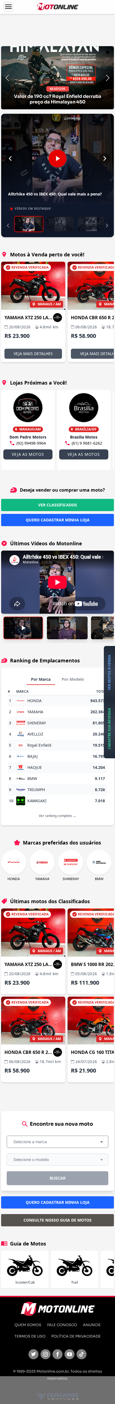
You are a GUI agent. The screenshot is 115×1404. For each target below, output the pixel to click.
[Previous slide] (7, 78)
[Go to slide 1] (90, 52)
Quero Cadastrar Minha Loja (58, 520)
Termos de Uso (30, 1336)
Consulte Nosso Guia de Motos (57, 1220)
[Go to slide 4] (103, 52)
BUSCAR (58, 1178)
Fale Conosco (62, 1325)
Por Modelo (73, 679)
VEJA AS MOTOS (28, 454)
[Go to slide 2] (94, 52)
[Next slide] (108, 78)
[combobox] (57, 1142)
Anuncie (92, 1325)
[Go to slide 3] (98, 52)
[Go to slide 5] (107, 52)
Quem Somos (28, 1325)
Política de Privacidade (76, 1336)
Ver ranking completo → (57, 815)
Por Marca (41, 679)
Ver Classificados (57, 504)
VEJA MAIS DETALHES (33, 353)
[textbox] (31, 1142)
